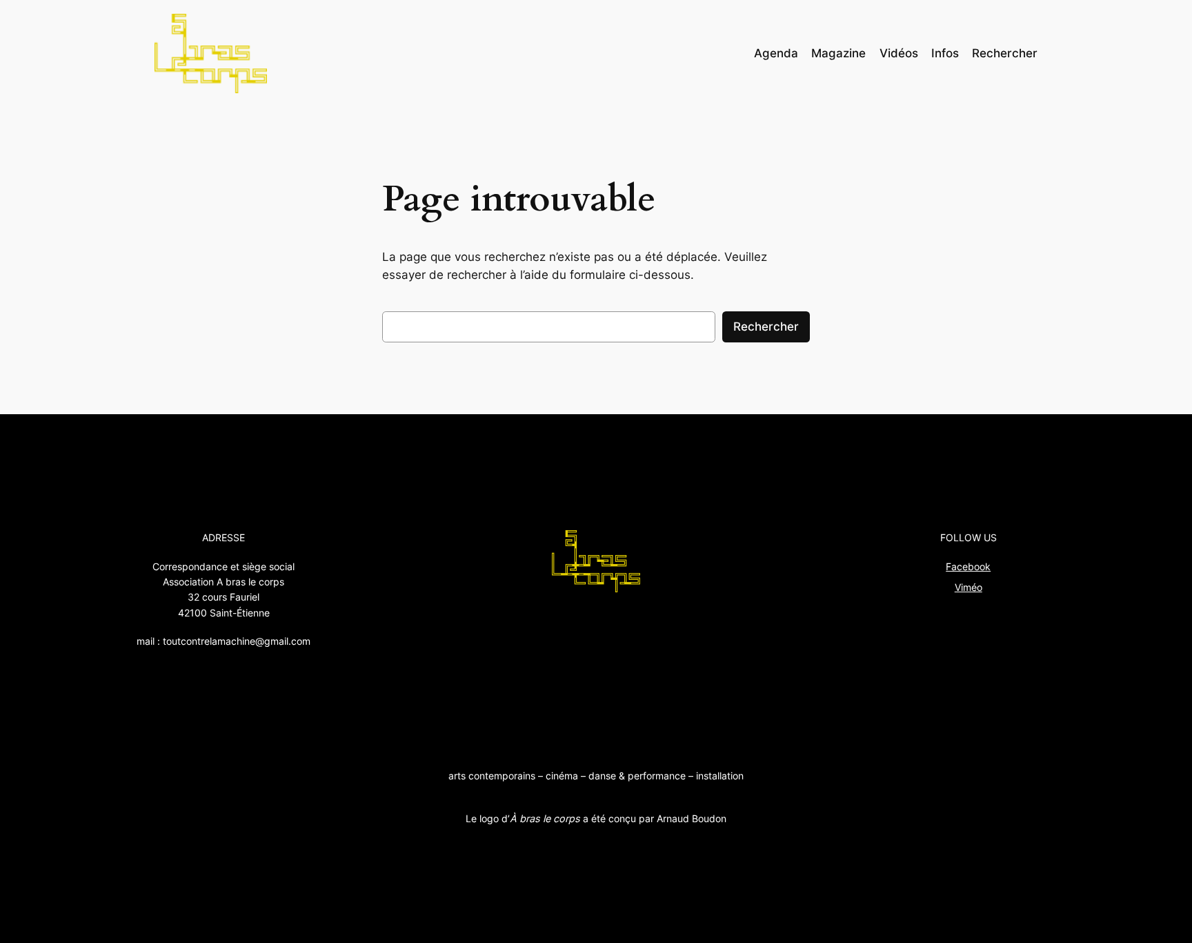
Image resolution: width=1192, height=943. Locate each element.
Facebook (968, 566)
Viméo (968, 587)
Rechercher (766, 326)
